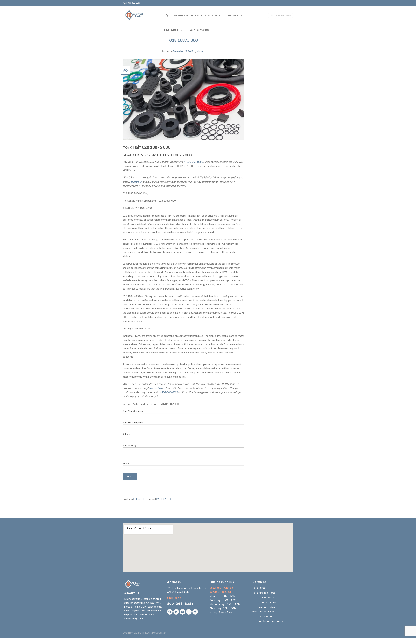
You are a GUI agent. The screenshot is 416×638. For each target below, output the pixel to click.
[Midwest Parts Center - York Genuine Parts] (142, 14)
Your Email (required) (133, 422)
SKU (144, 499)
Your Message (130, 445)
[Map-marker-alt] (195, 612)
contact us (136, 181)
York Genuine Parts (183, 15)
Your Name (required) (133, 410)
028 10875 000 (183, 40)
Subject (126, 434)
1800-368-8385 (133, 2)
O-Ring (137, 499)
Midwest (201, 51)
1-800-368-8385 (282, 15)
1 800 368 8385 (234, 15)
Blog (204, 15)
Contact (218, 15)
